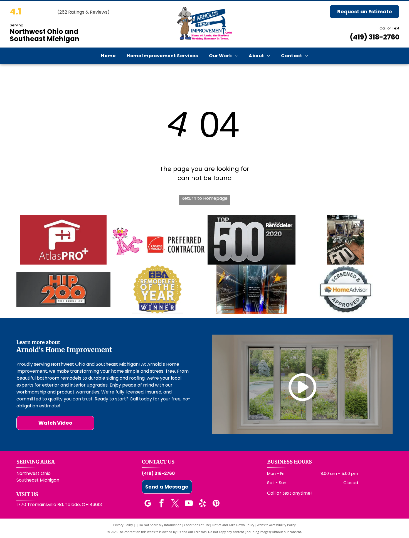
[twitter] (175, 504)
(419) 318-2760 (374, 37)
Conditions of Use (197, 525)
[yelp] (202, 504)
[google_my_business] (148, 504)
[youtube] (189, 504)
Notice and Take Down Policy (233, 525)
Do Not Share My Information (160, 525)
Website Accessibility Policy (276, 525)
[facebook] (162, 504)
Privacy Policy (123, 525)
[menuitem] (108, 56)
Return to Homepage (204, 198)
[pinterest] (216, 504)
